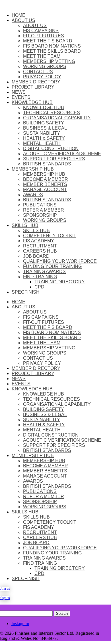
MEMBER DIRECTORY (36, 81)
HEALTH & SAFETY (44, 138)
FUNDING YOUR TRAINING (52, 266)
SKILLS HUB (25, 225)
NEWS (19, 92)
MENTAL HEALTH (42, 143)
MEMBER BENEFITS (45, 184)
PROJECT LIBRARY (33, 87)
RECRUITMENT (40, 245)
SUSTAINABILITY (41, 133)
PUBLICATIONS (40, 204)
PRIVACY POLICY (42, 76)
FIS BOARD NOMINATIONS (52, 46)
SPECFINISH (26, 292)
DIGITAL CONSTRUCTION (51, 148)
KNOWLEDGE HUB (32, 102)
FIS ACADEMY (38, 240)
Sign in (4, 598)
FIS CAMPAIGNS (41, 30)
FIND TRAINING (40, 276)
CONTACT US (38, 71)
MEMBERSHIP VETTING (49, 61)
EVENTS (21, 97)
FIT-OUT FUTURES (43, 35)
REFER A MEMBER (43, 210)
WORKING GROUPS (44, 66)
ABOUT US (23, 20)
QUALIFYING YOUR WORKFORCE (60, 261)
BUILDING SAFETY (43, 122)
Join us (4, 589)
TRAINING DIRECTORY (59, 281)
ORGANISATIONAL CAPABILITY (57, 117)
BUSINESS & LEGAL (45, 128)
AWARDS (33, 194)
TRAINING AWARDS (44, 271)
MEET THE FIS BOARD (47, 40)
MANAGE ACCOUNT (45, 189)
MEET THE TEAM (41, 56)
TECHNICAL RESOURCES (51, 112)
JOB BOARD (36, 256)
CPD (39, 286)
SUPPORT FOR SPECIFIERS (54, 158)
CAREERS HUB (40, 251)
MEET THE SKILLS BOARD (52, 51)
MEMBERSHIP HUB (33, 169)
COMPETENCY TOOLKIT (49, 235)
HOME (18, 15)
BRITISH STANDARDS (47, 163)
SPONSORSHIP (40, 215)
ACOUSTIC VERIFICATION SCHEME (62, 153)
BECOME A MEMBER (45, 179)
